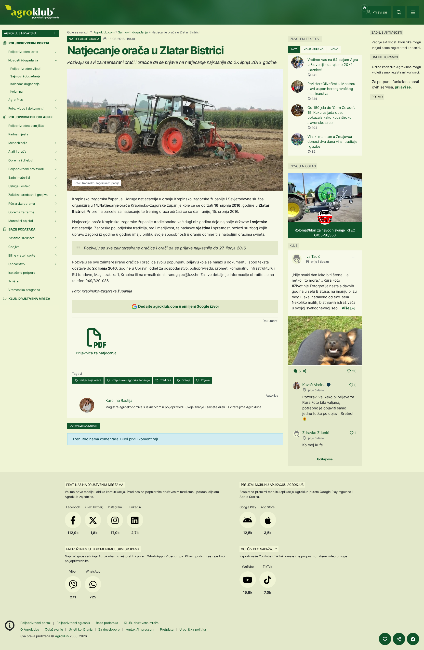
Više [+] (349, 308)
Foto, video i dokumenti (25, 108)
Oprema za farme (21, 212)
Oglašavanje (54, 629)
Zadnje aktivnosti (386, 32)
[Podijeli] (399, 639)
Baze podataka (22, 229)
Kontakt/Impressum (139, 629)
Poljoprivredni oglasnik (30, 117)
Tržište (13, 281)
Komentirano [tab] (313, 49)
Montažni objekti (20, 221)
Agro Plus (15, 99)
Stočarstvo (16, 264)
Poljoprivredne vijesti (25, 69)
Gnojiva (13, 247)
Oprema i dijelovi (20, 160)
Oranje (185, 380)
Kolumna (16, 91)
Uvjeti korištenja (81, 629)
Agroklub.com (104, 32)
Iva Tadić (312, 256)
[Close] (399, 12)
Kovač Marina (313, 384)
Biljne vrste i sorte (21, 255)
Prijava (205, 380)
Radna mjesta (18, 134)
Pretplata (166, 629)
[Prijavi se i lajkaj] (385, 639)
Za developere (108, 629)
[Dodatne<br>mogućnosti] (413, 639)
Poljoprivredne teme (23, 52)
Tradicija (165, 380)
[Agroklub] (32, 11)
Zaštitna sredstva (21, 238)
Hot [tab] (294, 49)
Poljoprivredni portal (36, 623)
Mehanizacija (17, 143)
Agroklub (62, 636)
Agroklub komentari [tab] (83, 425)
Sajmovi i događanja (133, 32)
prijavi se (403, 87)
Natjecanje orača (90, 380)
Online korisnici (384, 57)
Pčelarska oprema (21, 203)
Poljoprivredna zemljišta (26, 126)
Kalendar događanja (25, 84)
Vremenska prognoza (24, 290)
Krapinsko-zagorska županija (130, 380)
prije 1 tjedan (320, 261)
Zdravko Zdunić (315, 432)
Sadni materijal (19, 177)
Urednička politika (192, 629)
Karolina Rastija (119, 400)
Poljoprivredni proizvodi (26, 169)
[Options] (353, 258)
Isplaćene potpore (21, 272)
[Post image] (325, 340)
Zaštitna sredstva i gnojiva (28, 195)
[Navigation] (413, 12)
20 (354, 371)
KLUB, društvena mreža (29, 299)
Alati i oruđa (17, 151)
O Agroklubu (29, 629)
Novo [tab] (334, 49)
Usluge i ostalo (19, 186)
